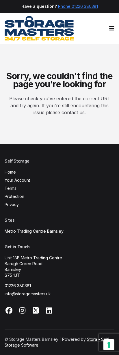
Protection (14, 196)
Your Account (17, 180)
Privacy (12, 204)
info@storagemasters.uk (28, 293)
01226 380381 (18, 285)
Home (10, 172)
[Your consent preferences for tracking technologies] (108, 344)
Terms (10, 188)
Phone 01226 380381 (78, 6)
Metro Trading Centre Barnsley (34, 231)
